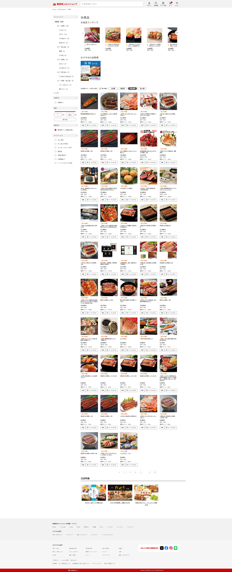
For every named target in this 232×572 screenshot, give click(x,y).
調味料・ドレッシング (91, 551)
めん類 (54, 555)
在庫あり (61, 102)
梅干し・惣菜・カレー (58, 551)
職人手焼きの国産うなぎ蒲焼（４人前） (128, 300)
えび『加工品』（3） (63, 72)
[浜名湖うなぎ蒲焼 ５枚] (89, 138)
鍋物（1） (62, 51)
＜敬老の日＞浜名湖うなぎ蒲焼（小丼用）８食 (167, 416)
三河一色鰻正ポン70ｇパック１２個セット (128, 151)
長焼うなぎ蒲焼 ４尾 (165, 300)
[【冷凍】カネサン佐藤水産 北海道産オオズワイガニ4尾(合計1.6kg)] (109, 213)
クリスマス (110, 527)
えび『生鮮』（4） (63, 59)
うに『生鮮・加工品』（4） (65, 80)
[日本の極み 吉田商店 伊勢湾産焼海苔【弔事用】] (109, 250)
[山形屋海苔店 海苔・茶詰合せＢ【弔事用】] (128, 250)
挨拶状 (60, 151)
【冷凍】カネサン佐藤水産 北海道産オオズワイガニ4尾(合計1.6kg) (108, 226)
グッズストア (94, 534)
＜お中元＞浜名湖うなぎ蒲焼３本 (128, 416)
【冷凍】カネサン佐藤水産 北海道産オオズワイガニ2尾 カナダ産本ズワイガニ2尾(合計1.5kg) (89, 301)
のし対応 (61, 140)
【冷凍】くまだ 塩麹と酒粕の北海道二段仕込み (168, 339)
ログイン (149, 5)
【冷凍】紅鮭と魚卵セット (146, 338)
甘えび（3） (63, 64)
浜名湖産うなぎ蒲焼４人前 (166, 262)
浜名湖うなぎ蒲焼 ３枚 (87, 416)
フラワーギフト (106, 555)
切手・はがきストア (57, 534)
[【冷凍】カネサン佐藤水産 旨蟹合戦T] (168, 138)
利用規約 (55, 563)
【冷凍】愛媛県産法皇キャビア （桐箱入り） (108, 339)
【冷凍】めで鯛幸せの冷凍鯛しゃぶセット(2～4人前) (148, 114)
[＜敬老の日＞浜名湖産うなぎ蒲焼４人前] (148, 250)
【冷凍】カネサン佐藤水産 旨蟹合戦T (168, 151)
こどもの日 (62, 527)
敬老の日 (86, 527)
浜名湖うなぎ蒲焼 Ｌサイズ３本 (108, 376)
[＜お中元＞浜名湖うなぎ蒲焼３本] (128, 403)
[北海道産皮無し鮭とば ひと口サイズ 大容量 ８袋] (148, 138)
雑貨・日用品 (72, 555)
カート (170, 5)
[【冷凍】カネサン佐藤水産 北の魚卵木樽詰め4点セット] (148, 287)
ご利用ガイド (56, 560)
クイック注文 (163, 5)
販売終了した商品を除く (66, 130)
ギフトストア (69, 534)
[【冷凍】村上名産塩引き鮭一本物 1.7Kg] (89, 213)
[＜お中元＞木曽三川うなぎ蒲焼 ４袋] (89, 250)
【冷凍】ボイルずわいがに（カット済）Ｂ (128, 114)
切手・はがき (56, 548)
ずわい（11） (63, 34)
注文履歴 (156, 5)
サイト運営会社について (65, 563)
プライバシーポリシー (97, 563)
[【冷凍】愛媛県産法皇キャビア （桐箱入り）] (109, 326)
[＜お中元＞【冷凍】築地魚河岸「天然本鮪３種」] (148, 175)
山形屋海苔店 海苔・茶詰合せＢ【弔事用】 (128, 263)
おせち (101, 527)
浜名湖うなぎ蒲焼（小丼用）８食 (89, 453)
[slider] (54, 111)
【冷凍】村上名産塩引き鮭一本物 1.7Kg (89, 226)
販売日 (123, 88)
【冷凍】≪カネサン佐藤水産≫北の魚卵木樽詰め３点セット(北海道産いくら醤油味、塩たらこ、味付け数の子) (168, 378)
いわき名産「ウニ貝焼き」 (126, 188)
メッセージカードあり (65, 147)
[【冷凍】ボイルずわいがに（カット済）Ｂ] (128, 101)
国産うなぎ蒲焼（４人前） (106, 300)
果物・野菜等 (105, 548)
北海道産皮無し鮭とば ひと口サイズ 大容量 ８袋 (148, 151)
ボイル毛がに (123, 338)
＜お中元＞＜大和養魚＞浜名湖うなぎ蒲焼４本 (128, 226)
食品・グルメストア (82, 534)
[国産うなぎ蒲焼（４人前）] (109, 287)
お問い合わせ (73, 560)
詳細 (83, 125)
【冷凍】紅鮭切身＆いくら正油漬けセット (89, 376)
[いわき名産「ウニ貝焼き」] (128, 175)
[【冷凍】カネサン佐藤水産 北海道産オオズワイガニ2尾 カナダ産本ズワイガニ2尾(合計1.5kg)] (89, 287)
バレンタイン (120, 527)
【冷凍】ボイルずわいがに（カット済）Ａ (148, 416)
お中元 (78, 527)
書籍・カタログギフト (124, 555)
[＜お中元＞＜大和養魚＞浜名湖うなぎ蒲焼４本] (128, 213)
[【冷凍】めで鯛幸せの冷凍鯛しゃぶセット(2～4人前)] (148, 101)
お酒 (120, 551)
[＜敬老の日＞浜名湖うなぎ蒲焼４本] (148, 213)
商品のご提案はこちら (109, 563)
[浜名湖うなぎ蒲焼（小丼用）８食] (89, 440)
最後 (155, 472)
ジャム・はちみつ (73, 551)
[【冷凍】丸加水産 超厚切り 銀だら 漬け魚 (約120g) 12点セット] (109, 175)
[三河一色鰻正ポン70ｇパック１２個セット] (128, 138)
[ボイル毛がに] (128, 326)
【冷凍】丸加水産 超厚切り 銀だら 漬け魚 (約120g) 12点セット (108, 189)
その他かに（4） (64, 38)
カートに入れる (92, 125)
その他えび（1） (64, 68)
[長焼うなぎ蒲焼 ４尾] (168, 287)
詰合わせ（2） (64, 43)
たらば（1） (63, 30)
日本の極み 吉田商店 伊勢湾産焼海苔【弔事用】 (108, 263)
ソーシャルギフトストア (107, 534)
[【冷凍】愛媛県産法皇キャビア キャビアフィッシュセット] (168, 175)
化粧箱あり (61, 159)
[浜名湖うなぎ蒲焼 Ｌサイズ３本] (109, 363)
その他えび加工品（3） (66, 76)
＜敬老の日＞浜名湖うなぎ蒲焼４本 (148, 226)
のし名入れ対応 (63, 144)
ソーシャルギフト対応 (65, 163)
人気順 (113, 88)
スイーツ (88, 555)
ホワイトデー (130, 527)
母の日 (54, 527)
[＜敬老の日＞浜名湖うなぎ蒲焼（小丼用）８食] (168, 403)
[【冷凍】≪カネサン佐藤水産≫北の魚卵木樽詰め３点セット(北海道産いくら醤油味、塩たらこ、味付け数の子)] (168, 363)
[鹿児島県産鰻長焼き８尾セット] (89, 101)
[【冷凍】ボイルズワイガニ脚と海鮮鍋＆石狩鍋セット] (89, 326)
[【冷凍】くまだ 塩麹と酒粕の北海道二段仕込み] (168, 326)
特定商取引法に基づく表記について (81, 563)
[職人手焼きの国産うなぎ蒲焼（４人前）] (128, 287)
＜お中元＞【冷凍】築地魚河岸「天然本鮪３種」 (147, 189)
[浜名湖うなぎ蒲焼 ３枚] (89, 403)
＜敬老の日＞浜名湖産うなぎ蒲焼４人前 (148, 263)
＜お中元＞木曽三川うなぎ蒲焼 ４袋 (89, 263)
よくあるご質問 (65, 560)
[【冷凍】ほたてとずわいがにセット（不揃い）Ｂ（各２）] (109, 440)
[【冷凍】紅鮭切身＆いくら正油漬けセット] (89, 363)
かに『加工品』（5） (63, 47)
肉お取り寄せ (89, 548)
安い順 (142, 88)
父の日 (71, 527)
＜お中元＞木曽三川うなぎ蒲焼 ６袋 (168, 114)
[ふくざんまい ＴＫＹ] (128, 440)
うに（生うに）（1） (65, 85)
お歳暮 (94, 527)
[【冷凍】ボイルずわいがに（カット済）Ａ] (148, 403)
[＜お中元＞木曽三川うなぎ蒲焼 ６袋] (168, 101)
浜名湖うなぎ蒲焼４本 (165, 225)
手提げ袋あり (62, 155)
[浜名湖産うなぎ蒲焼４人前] (168, 250)
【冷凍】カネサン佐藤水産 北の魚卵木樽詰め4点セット (148, 300)
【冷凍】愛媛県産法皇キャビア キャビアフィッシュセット (168, 189)
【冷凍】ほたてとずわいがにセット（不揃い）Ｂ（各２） (108, 454)
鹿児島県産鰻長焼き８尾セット (88, 114)
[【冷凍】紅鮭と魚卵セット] (148, 326)
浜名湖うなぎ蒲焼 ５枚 (87, 151)
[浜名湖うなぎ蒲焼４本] (168, 213)
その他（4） (63, 55)
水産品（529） (59, 22)
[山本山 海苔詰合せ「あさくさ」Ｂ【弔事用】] (89, 175)
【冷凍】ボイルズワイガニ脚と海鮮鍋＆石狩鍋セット (89, 339)
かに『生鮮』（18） (63, 26)
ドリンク (104, 551)
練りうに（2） (64, 89)
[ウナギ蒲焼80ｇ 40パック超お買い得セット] (109, 101)
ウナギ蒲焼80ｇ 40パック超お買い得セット (108, 114)
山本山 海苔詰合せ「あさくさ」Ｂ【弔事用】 (89, 189)
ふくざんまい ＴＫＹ (125, 453)
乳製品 (120, 548)
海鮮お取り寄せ (73, 548)
